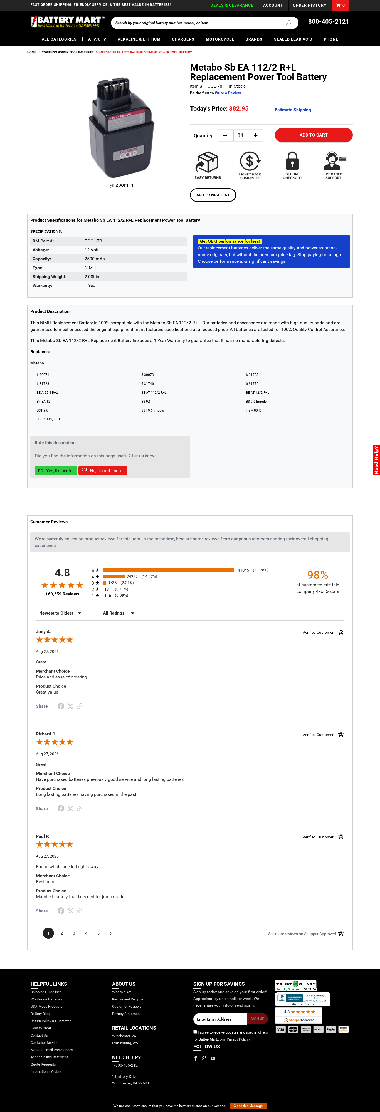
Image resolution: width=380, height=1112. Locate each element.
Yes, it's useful (59, 470)
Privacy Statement (126, 1014)
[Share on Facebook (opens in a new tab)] (61, 706)
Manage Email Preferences (52, 1050)
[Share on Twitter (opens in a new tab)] (70, 706)
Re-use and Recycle (127, 999)
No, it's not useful (106, 470)
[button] (225, 135)
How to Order (41, 1028)
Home (31, 52)
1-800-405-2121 (126, 1065)
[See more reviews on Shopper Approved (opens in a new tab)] (80, 706)
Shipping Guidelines (46, 992)
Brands (254, 39)
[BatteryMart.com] (68, 22)
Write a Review (228, 93)
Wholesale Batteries (46, 999)
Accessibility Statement (49, 1057)
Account (273, 5)
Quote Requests (43, 1064)
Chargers (183, 39)
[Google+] (204, 1058)
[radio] (190, 570)
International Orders (46, 1071)
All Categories (59, 39)
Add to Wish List (213, 195)
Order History (310, 5)
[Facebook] (195, 1058)
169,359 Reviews (62, 593)
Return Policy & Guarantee (51, 1021)
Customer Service (44, 1043)
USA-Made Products (46, 1006)
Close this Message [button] (248, 1106)
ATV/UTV (97, 39)
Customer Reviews (127, 1006)
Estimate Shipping (293, 109)
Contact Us (39, 1035)
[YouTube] (213, 1058)
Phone (331, 39)
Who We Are (122, 992)
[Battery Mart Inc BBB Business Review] (302, 999)
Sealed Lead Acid (293, 39)
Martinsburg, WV (125, 1043)
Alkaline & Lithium (139, 39)
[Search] (285, 22)
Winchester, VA (124, 1036)
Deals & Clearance (232, 5)
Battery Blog (40, 1014)
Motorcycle (220, 39)
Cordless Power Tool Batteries (68, 52)
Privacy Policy (237, 1039)
